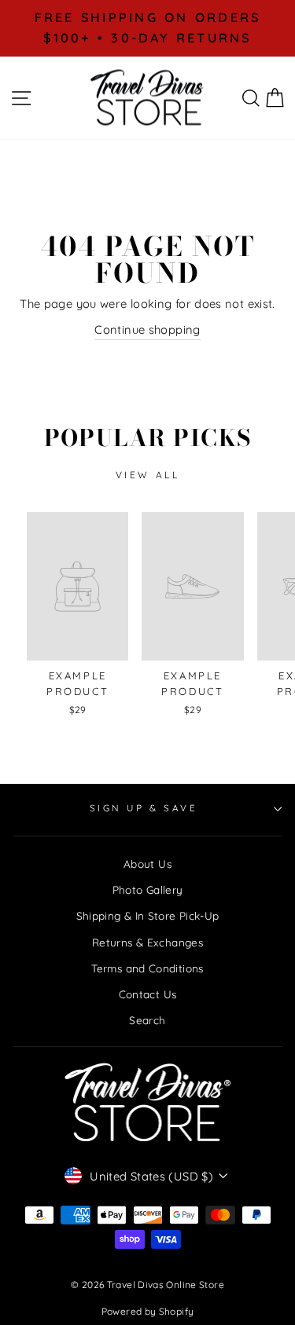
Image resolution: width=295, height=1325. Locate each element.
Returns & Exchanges (147, 942)
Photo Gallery (147, 889)
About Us (147, 863)
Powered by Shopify (147, 1311)
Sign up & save (143, 808)
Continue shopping (147, 329)
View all (148, 475)
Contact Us (148, 994)
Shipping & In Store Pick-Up (147, 915)
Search (147, 1020)
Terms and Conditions (147, 968)
